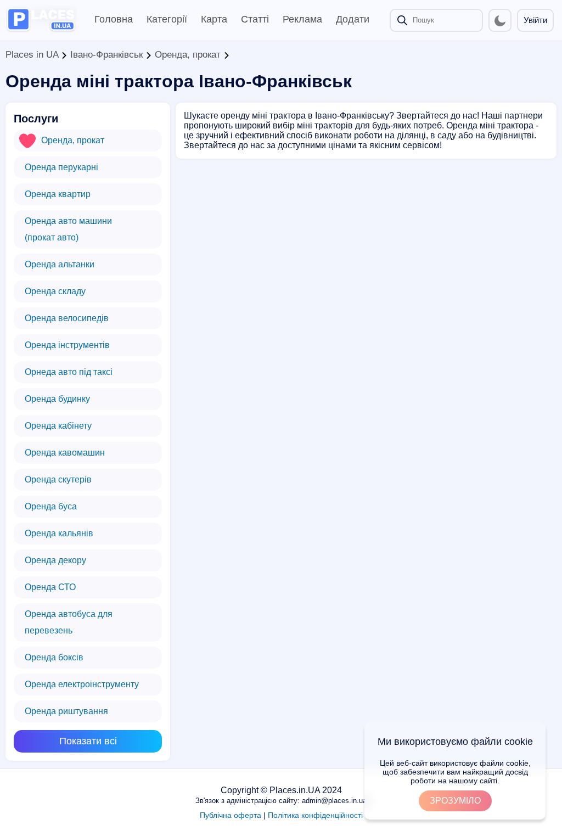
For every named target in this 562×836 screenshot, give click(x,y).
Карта (214, 19)
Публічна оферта (230, 815)
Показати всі (88, 741)
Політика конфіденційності (315, 815)
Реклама (302, 19)
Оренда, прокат (188, 54)
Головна (113, 19)
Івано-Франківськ (106, 54)
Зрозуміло (455, 800)
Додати (352, 19)
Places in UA (31, 54)
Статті (255, 19)
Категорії (167, 19)
